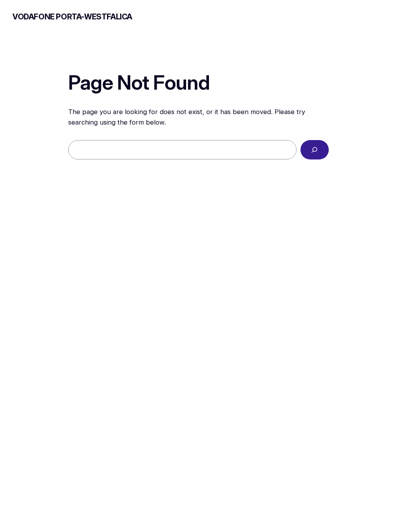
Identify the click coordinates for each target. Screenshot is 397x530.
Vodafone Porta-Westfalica (72, 16)
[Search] (314, 150)
